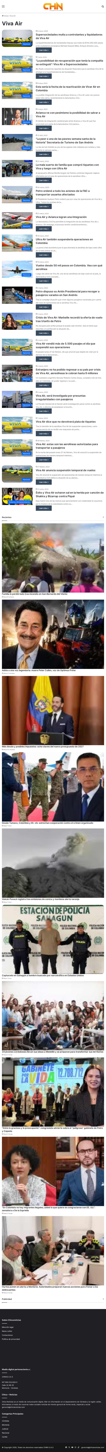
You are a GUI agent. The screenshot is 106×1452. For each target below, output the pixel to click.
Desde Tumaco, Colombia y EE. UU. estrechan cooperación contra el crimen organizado (47, 823)
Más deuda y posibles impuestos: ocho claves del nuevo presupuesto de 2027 (43, 746)
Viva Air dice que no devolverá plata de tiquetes (66, 421)
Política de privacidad (11, 1339)
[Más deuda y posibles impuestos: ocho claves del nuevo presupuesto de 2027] (53, 710)
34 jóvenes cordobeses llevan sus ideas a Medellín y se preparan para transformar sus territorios (52, 1051)
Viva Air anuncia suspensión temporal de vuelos (65, 470)
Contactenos (7, 1335)
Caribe (4, 1437)
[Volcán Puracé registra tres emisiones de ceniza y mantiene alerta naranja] (53, 863)
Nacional (5, 1433)
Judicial (5, 1429)
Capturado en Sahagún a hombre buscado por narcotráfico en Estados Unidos (43, 975)
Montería (5, 1425)
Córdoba (5, 1421)
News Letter (7, 1331)
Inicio (5, 16)
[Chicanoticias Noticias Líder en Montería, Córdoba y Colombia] (53, 6)
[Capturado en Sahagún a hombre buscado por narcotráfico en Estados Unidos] (53, 939)
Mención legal (7, 1327)
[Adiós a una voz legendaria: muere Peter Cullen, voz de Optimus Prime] (53, 634)
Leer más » (43, 50)
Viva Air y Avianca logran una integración (61, 217)
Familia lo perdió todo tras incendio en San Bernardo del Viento (34, 594)
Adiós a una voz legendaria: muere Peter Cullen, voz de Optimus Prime (39, 670)
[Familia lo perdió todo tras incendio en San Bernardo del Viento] (53, 558)
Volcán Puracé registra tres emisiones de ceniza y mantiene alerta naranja (40, 899)
